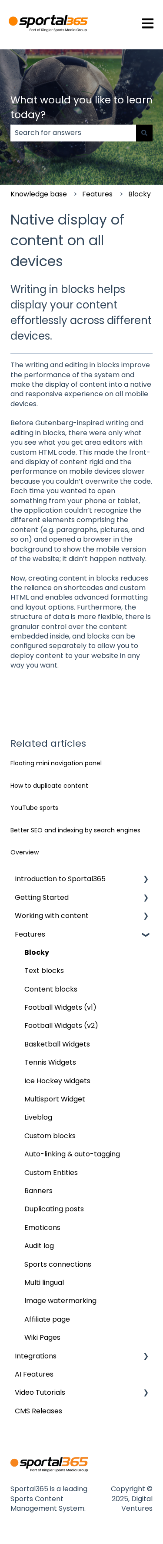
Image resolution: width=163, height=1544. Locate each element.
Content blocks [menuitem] (50, 989)
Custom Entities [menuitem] (51, 1173)
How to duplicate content (49, 785)
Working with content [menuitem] (52, 916)
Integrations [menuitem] (36, 1356)
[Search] (144, 133)
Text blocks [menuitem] (44, 971)
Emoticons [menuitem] (42, 1228)
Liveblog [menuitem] (38, 1117)
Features (97, 194)
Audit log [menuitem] (39, 1246)
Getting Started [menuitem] (42, 897)
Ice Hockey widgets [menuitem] (57, 1081)
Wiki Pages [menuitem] (42, 1337)
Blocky (139, 194)
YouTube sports (34, 807)
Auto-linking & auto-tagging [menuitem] (72, 1154)
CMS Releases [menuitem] (38, 1411)
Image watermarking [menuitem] (60, 1301)
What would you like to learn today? (81, 107)
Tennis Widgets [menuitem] (50, 1062)
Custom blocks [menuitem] (50, 1136)
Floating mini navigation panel (56, 763)
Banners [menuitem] (38, 1191)
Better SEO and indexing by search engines (75, 830)
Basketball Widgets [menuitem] (57, 1044)
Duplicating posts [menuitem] (54, 1209)
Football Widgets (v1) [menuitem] (60, 1007)
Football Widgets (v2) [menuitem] (61, 1025)
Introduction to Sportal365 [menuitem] (60, 879)
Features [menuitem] (30, 934)
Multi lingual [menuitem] (44, 1282)
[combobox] (73, 133)
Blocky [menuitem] (36, 952)
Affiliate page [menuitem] (47, 1319)
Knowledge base (38, 194)
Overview (24, 852)
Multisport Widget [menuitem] (54, 1099)
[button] (146, 880)
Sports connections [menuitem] (57, 1264)
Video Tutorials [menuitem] (40, 1392)
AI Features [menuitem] (34, 1374)
